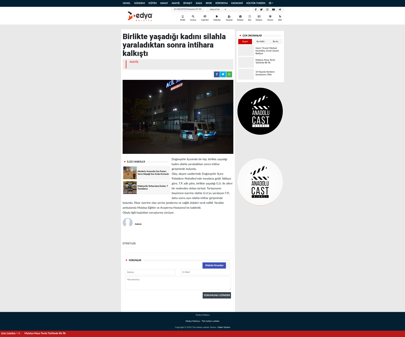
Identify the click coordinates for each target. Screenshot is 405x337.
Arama (193, 20)
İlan (249, 20)
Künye (270, 20)
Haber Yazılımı (224, 327)
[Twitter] (261, 9)
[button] (271, 3)
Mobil (182, 20)
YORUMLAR (135, 260)
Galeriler (205, 20)
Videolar (217, 20)
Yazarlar (229, 20)
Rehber (240, 20)
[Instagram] (267, 9)
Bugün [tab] (245, 42)
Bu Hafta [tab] (260, 42)
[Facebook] (256, 9)
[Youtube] (274, 9)
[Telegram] (279, 9)
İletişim (259, 20)
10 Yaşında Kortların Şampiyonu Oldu (45, 333)
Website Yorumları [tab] (214, 265)
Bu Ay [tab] (275, 42)
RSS (280, 20)
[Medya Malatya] (139, 15)
